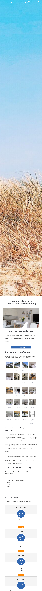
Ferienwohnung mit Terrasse (21, 331)
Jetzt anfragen (21, 527)
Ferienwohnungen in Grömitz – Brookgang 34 (16, 2)
